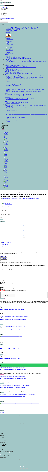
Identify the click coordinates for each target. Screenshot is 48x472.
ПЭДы (7, 56)
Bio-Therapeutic (6, 138)
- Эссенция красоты (39, 77)
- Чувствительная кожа (28, 91)
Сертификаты (8, 121)
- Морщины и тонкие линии (23, 60)
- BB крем (22, 102)
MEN (3, 126)
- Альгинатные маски (32, 67)
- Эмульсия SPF (17, 98)
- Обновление (10, 56)
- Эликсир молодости (32, 77)
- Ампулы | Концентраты (21, 77)
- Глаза (17, 63)
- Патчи (21, 58)
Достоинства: (2, 288)
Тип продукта (8, 61)
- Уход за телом (19, 70)
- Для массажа (40, 105)
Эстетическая (8, 87)
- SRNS (28, 28)
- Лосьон (17, 72)
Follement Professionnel (6, 151)
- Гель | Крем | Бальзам (28, 83)
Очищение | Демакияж (9, 75)
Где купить (4, 440)
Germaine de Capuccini (8, 25)
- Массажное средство (33, 87)
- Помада (17, 84)
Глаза (7, 83)
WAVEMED (6, 188)
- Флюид (26, 78)
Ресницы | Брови (8, 85)
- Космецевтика (21, 29)
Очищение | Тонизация (9, 65)
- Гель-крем (17, 78)
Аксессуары (8, 81)
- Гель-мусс (18, 65)
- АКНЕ (18, 58)
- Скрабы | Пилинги (14, 110)
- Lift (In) (13, 28)
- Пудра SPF (27, 98)
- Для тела (17, 69)
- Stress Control (12, 57)
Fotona (5, 153)
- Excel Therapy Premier (33, 27)
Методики (7, 115)
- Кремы (33, 61)
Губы (7, 84)
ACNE (7, 43)
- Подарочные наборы (19, 120)
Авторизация (6, 12)
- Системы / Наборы (38, 61)
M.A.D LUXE (8, 38)
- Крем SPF (23, 98)
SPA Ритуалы (8, 31)
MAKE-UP (4, 124)
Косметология (7, 86)
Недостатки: (2, 289)
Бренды (7, 114)
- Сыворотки (24, 61)
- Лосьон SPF (10, 99)
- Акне (10, 60)
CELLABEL (7, 64)
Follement (6, 68)
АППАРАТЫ (4, 127)
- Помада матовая (11, 103)
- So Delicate (20, 27)
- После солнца (31, 98)
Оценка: (1, 291)
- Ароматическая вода (28, 107)
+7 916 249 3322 (4, 7)
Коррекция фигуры (9, 30)
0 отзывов (2, 201)
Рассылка (3, 445)
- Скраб (20, 87)
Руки (7, 107)
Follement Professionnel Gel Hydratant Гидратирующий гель (10, 358)
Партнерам (4, 439)
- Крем (20, 72)
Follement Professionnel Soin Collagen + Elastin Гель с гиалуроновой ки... (12, 329)
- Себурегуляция (16, 56)
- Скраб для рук (10, 107)
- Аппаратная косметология (23, 115)
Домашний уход (8, 69)
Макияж (6, 101)
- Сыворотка (15, 66)
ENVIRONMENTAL (9, 41)
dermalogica (6, 146)
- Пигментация (30, 60)
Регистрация (6, 11)
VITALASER (6, 186)
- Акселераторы (29, 61)
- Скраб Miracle (24, 73)
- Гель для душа (10, 95)
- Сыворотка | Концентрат (20, 83)
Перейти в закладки (8, 2)
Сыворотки (8, 57)
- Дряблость (36, 60)
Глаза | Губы (7, 82)
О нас (3, 437)
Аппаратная (8, 91)
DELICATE (8, 46)
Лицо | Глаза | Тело (9, 58)
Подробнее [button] (2, 383)
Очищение (7, 55)
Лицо (5, 74)
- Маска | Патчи (35, 83)
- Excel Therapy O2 (25, 27)
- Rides (26, 28)
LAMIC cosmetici (5, 168)
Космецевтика (8, 29)
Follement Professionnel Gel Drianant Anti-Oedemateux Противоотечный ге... (13, 348)
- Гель (23, 75)
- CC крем (26, 102)
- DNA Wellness (17, 57)
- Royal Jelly (21, 26)
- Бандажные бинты (9, 106)
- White (31, 28)
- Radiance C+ (22, 28)
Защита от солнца (7, 97)
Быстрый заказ (3, 221)
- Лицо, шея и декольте (13, 117)
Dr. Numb (5, 148)
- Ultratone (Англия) (27, 114)
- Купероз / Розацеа (15, 60)
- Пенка (11, 55)
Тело (7, 95)
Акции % (6, 118)
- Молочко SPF (15, 99)
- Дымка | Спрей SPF (11, 98)
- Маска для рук (16, 107)
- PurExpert (12, 27)
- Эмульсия (31, 78)
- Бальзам (20, 78)
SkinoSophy (6, 180)
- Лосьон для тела (19, 95)
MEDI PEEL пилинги (9, 53)
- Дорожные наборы (12, 120)
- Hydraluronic (17, 28)
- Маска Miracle (29, 73)
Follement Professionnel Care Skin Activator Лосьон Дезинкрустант (11, 338)
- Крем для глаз (24, 66)
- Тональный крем (17, 102)
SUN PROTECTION (9, 50)
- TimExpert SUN (29, 26)
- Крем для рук (21, 107)
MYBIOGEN (7, 54)
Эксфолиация (8, 110)
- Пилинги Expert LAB (14, 29)
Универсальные (8, 26)
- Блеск (20, 84)
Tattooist (5, 182)
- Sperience (12, 31)
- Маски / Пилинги (18, 61)
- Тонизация (17, 87)
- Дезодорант (24, 95)
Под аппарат (2, 412)
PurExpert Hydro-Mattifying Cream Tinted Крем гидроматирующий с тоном (13, 369)
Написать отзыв (7, 201)
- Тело (30, 63)
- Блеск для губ (16, 103)
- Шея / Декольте (24, 63)
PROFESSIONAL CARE (10, 67)
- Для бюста (45, 105)
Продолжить (2, 2)
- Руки (28, 63)
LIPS (7, 51)
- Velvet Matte (22, 57)
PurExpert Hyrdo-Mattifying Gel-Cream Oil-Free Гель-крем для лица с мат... (13, 387)
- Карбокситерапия (38, 89)
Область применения (9, 63)
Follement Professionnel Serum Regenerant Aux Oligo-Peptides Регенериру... (12, 309)
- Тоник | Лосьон (42, 75)
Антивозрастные (8, 28)
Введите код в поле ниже (5, 293)
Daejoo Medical (7, 71)
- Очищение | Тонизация (18, 67)
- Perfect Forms (14, 30)
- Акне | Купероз (21, 91)
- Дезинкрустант (13, 89)
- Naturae (38, 27)
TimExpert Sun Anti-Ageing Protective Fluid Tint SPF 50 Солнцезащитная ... (12, 396)
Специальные (8, 27)
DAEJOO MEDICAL (6, 144)
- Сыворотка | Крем (25, 67)
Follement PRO (8, 70)
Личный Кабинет (5, 444)
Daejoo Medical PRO (9, 73)
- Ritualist (34, 28)
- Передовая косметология (13, 115)
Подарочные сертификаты (6, 448)
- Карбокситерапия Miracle (17, 73)
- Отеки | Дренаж (15, 92)
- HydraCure (17, 26)
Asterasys (5, 133)
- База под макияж (11, 102)
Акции (3, 449)
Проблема (7, 60)
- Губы (19, 63)
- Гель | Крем (19, 66)
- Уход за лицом (13, 70)
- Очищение (13, 61)
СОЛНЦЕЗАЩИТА (5, 125)
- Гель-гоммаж (15, 55)
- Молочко (15, 75)
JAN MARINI (7, 59)
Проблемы (7, 117)
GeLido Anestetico (5, 156)
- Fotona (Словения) (20, 114)
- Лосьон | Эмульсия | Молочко (28, 105)
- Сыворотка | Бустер (15, 85)
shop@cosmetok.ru (5, 8)
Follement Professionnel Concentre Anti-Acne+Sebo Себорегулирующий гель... (13, 319)
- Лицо (14, 63)
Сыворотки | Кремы (9, 66)
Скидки (7, 119)
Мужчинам (6, 93)
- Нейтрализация (23, 89)
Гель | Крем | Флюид (9, 78)
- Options (12, 26)
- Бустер (26, 77)
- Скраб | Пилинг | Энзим (16, 76)
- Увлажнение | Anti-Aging (36, 91)
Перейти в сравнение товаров (9, 5)
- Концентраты (28, 89)
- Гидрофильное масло (36, 75)
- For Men (25, 26)
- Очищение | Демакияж (12, 83)
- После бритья (29, 94)
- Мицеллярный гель (28, 75)
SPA (3, 128)
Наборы (7, 120)
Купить (2, 219)
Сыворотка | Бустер (9, 77)
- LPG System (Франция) (13, 114)
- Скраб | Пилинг (11, 105)
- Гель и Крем (35, 105)
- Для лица (13, 69)
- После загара (25, 99)
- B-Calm (16, 27)
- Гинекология (22, 117)
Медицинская (8, 89)
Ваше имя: (2, 283)
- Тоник (22, 65)
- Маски (33, 89)
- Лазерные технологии (32, 115)
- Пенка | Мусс (19, 75)
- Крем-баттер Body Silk (27, 58)
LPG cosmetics (5, 172)
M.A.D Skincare (7, 32)
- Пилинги (18, 89)
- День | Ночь (14, 58)
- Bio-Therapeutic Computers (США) (36, 114)
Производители (4, 131)
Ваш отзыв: (2, 287)
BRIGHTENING (8, 48)
